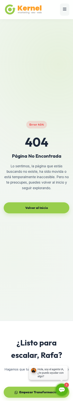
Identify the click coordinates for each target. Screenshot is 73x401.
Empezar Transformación (38, 392)
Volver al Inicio (36, 208)
